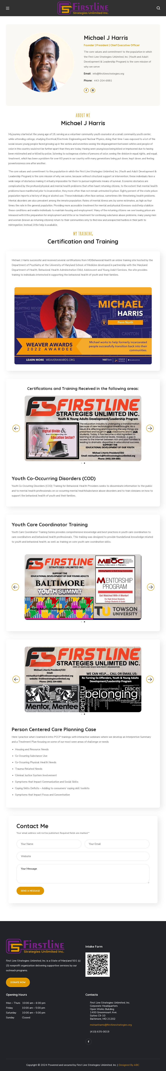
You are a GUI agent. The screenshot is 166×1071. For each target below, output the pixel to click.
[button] (158, 8)
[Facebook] (88, 1042)
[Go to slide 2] (84, 463)
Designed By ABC (129, 1065)
